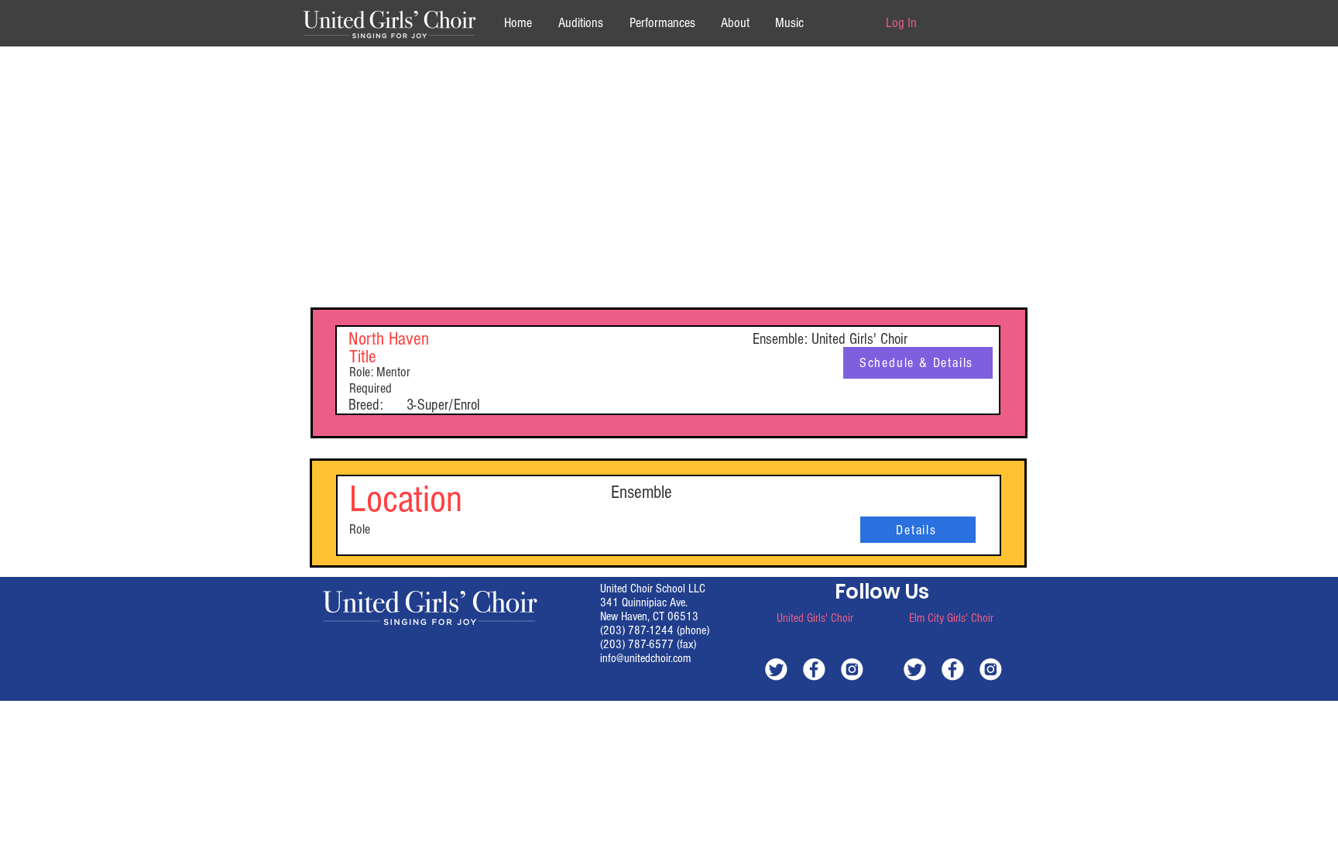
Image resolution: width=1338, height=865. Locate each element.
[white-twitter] (776, 669)
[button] (735, 22)
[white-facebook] (814, 669)
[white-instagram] (852, 669)
